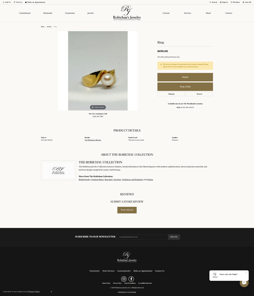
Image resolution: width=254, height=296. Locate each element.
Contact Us (159, 271)
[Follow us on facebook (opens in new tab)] (131, 279)
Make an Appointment (142, 271)
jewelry (49, 26)
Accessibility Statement (145, 283)
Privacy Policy (117, 283)
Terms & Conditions (130, 283)
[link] (35, 2)
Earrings (117, 180)
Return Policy (106, 283)
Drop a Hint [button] (185, 87)
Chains (150, 180)
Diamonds (47, 13)
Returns (199, 94)
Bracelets (109, 180)
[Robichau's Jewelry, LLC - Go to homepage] (127, 257)
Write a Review (127, 210)
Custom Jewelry (124, 271)
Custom (166, 13)
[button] (7, 2)
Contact (228, 13)
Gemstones (70, 13)
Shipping (171, 94)
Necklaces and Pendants (132, 180)
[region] (98, 70)
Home (43, 26)
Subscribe (174, 237)
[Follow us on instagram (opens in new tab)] (123, 279)
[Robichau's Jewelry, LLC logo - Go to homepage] (127, 13)
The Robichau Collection (93, 140)
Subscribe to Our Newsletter (95, 237)
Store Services (108, 271)
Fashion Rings (97, 180)
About (208, 13)
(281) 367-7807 (97, 116)
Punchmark (131, 292)
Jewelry (91, 13)
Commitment (25, 13)
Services (187, 13)
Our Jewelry (95, 271)
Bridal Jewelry (85, 180)
